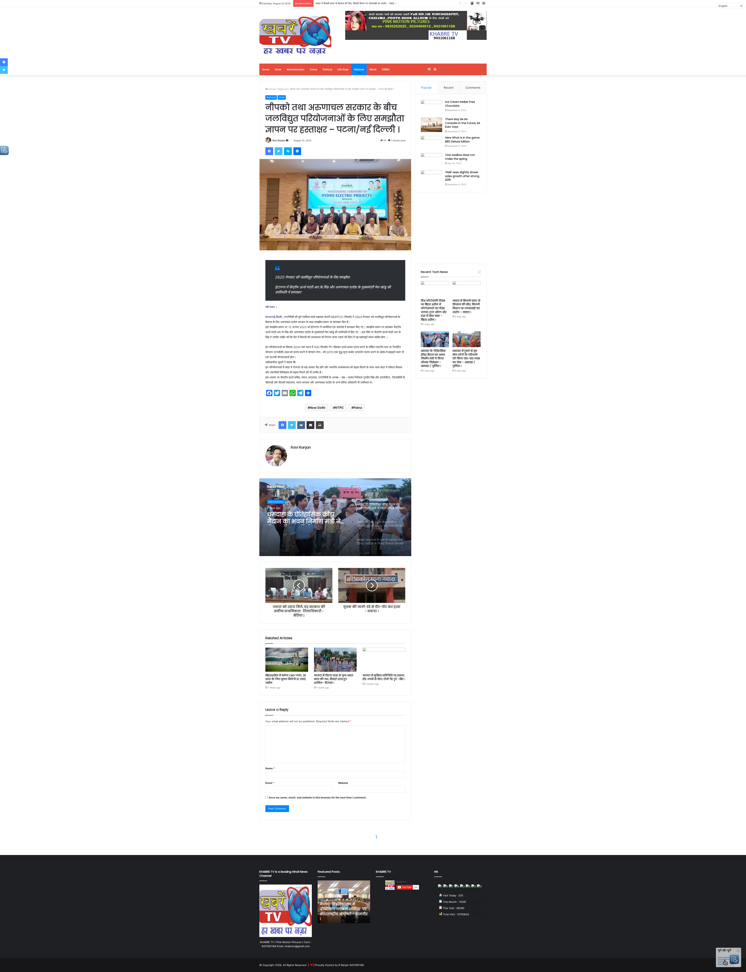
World (372, 69)
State (278, 69)
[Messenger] (297, 151)
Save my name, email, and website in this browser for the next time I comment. (317, 797)
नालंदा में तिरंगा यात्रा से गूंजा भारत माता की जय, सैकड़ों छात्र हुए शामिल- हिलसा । (333, 679)
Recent (448, 87)
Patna (357, 408)
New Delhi (317, 408)
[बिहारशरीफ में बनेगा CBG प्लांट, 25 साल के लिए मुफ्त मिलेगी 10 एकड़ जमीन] (286, 660)
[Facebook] (269, 151)
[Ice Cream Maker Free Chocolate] (431, 107)
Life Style (343, 69)
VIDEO (386, 69)
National (359, 69)
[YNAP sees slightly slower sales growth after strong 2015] (431, 177)
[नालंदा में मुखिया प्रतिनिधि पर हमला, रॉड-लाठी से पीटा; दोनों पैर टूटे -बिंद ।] (384, 660)
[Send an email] (287, 140)
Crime (313, 69)
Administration (295, 69)
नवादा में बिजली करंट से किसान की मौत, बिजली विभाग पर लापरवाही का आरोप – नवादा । (466, 306)
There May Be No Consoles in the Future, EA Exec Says (462, 123)
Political (327, 69)
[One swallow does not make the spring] (431, 160)
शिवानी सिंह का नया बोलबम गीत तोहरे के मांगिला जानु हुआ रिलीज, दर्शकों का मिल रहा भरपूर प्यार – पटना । (343, 911)
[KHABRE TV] (295, 35)
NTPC (339, 408)
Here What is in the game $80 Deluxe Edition (462, 139)
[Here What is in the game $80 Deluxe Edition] (431, 143)
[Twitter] (278, 151)
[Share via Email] (310, 425)
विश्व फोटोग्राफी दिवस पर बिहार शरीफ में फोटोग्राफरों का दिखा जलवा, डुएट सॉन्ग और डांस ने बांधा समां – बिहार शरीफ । (433, 310)
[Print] (320, 425)
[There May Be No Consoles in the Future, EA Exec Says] (431, 124)
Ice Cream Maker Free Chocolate (460, 104)
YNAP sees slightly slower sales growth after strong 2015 (462, 176)
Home (265, 69)
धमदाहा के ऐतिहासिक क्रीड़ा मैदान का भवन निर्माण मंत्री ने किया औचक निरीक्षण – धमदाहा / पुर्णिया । (361, 3)
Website (343, 782)
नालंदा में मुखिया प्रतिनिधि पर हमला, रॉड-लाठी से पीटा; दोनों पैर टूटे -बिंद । (384, 677)
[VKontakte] (301, 425)
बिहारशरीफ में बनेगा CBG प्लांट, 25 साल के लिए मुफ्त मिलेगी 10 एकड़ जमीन (285, 679)
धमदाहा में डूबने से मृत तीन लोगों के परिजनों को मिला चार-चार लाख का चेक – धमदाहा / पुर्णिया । (466, 358)
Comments (472, 87)
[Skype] (288, 151)
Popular (426, 87)
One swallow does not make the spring (460, 157)
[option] (335, 517)
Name (270, 768)
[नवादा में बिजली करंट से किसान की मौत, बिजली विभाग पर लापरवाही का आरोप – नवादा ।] (466, 289)
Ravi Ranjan (278, 140)
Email (269, 782)
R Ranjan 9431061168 (351, 965)
